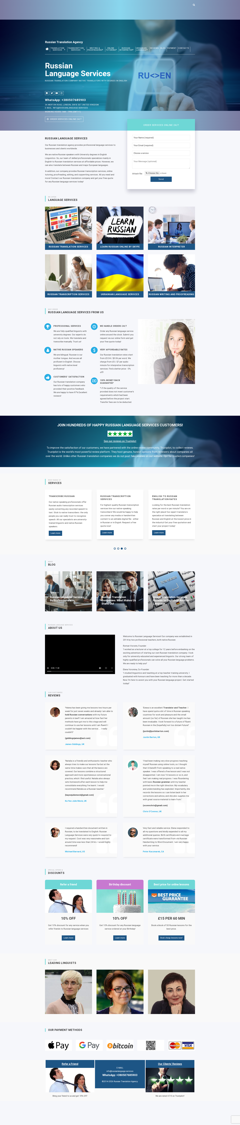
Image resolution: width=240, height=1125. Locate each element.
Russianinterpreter (125, 49)
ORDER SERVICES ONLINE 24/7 (65, 119)
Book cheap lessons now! (171, 938)
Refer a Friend (70, 1063)
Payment (171, 48)
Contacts (183, 48)
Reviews (154, 48)
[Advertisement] (120, 21)
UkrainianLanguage (141, 49)
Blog (163, 48)
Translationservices (57, 49)
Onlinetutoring (111, 49)
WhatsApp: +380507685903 (65, 100)
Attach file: (137, 173)
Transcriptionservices (76, 49)
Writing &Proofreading (94, 49)
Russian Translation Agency (64, 42)
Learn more (55, 532)
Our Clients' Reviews (170, 1063)
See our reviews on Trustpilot (120, 441)
